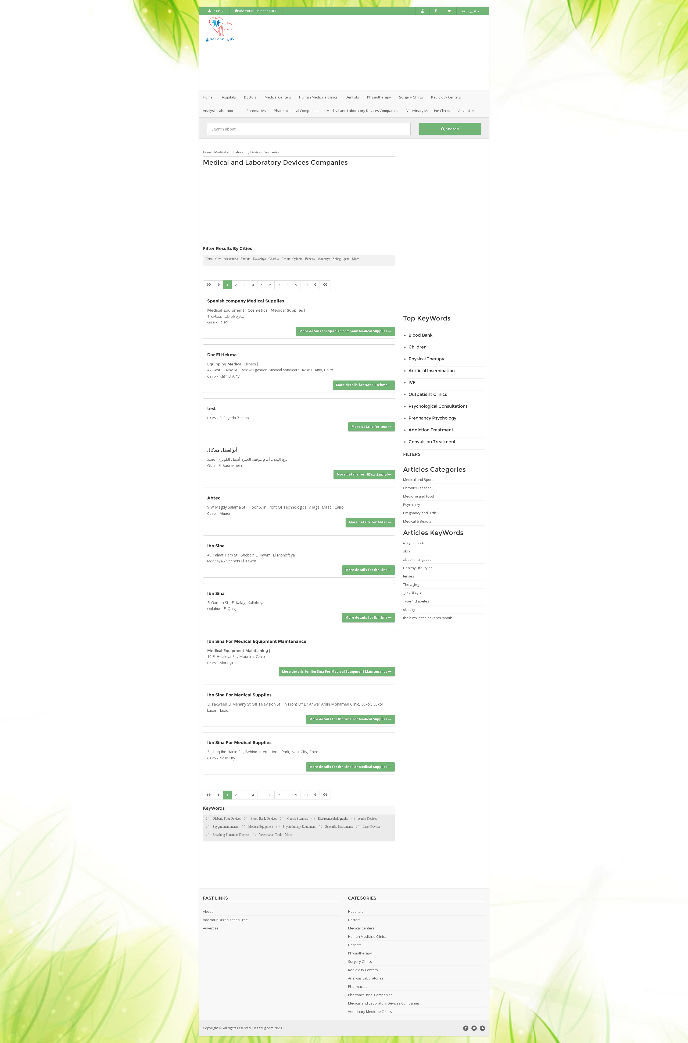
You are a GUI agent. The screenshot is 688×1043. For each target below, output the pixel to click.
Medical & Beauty (417, 521)
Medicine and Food (418, 496)
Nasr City (227, 757)
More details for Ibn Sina (366, 570)
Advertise (466, 110)
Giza (218, 259)
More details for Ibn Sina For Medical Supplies (348, 719)
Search (452, 128)
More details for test (370, 426)
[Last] (325, 284)
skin (406, 551)
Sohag (337, 259)
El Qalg (230, 608)
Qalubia (297, 259)
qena (346, 259)
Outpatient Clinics (427, 394)
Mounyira (227, 662)
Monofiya (323, 259)
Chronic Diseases (417, 487)
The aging (411, 584)
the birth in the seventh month (427, 617)
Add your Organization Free (225, 919)
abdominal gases (417, 559)
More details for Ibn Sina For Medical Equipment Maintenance (335, 671)
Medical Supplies (287, 310)
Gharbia (273, 259)
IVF (411, 382)
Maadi (224, 513)
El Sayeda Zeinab (234, 417)
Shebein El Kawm (241, 560)
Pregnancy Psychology (432, 418)
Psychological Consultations (438, 406)
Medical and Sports (419, 479)
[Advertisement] (374, 52)
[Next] (315, 284)
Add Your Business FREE (257, 10)
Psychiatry (411, 504)
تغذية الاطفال (412, 592)
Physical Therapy (426, 358)
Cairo (209, 259)
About (208, 911)
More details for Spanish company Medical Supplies (343, 331)
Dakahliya (259, 259)
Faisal (223, 322)
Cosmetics (257, 310)
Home (208, 97)
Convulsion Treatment (432, 441)
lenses (408, 576)
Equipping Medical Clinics (231, 364)
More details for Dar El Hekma (362, 385)
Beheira (310, 259)
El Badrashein (230, 465)
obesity (409, 609)
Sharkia (245, 259)
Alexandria (231, 259)
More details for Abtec (368, 522)
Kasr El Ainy (229, 376)
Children (417, 347)
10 (305, 284)
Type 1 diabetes (416, 601)
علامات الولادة (413, 542)
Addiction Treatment (430, 429)
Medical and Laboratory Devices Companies (246, 152)
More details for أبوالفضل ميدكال (362, 474)
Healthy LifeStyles (417, 567)
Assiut (285, 259)
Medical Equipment (225, 310)
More (355, 259)
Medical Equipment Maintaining (237, 650)
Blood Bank (420, 335)
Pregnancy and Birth (419, 512)
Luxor (211, 710)
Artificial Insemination (431, 370)
